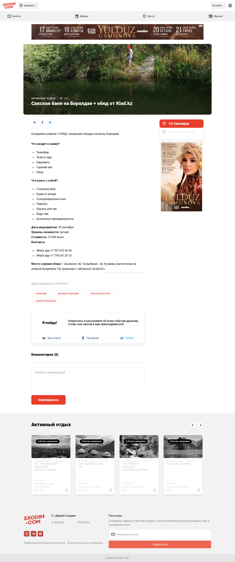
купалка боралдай (45, 300)
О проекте (57, 522)
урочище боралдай (68, 293)
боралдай (41, 293)
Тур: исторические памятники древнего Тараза (46, 466)
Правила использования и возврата (44, 542)
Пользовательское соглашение (85, 542)
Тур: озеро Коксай (178, 463)
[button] (193, 425)
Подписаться (160, 544)
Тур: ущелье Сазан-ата (91, 465)
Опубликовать (48, 400)
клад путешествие (100, 293)
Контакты (83, 522)
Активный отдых (43, 98)
